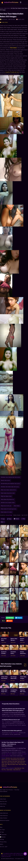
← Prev (23, 518)
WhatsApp (10, 617)
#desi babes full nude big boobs (8, 509)
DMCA (1, 844)
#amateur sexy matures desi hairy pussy (10, 477)
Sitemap (2, 839)
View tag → (25, 664)
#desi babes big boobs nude (7, 493)
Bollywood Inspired (4, 820)
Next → (2, 522)
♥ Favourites (3, 834)
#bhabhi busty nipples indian (8, 502)
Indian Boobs (10, 769)
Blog (1, 827)
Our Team (2, 829)
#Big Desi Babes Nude (6, 496)
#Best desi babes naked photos (8, 489)
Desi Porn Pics (3, 801)
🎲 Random (16, 518)
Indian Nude (7, 8)
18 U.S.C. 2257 (3, 846)
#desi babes (17, 505)
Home (1, 8)
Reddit (10, 620)
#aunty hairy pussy (5, 480)
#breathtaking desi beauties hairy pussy (10, 483)
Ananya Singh (9, 515)
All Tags (2, 832)
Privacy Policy (3, 841)
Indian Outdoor (3, 818)
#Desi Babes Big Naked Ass (7, 499)
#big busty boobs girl (6, 505)
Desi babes (13, 47)
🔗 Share (9, 518)
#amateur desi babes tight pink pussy (10, 486)
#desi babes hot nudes (6, 512)
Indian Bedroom (18, 768)
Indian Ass (2, 806)
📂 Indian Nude (4, 22)
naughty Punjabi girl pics (12, 72)
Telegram (19, 617)
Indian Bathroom (17, 769)
